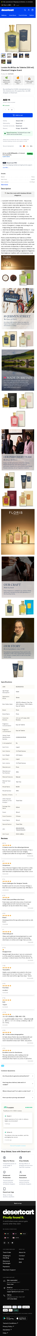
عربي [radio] (17, 5)
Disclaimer (7, 1330)
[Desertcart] (7, 10)
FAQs (5, 1333)
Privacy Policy (8, 1326)
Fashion (31, 15)
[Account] (28, 10)
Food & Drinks (23, 15)
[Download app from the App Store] (21, 1318)
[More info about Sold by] (24, 121)
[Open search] (25, 10)
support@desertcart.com (15, 1291)
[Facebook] (12, 1242)
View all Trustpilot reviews (18, 1146)
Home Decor (12, 15)
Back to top (18, 1203)
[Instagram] (4, 1242)
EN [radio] (14, 5)
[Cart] (32, 10)
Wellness (4, 15)
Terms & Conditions (10, 1323)
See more (4, 185)
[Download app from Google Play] (9, 1318)
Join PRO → (6, 167)
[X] (8, 1242)
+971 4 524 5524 (12, 1299)
